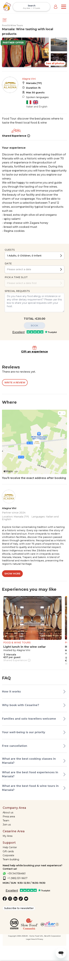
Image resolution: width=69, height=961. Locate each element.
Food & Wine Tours (12, 25)
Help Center (10, 847)
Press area (9, 816)
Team (6, 820)
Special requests (17, 291)
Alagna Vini (29, 78)
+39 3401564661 (16, 873)
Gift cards (8, 851)
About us (8, 812)
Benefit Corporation (52, 936)
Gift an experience (34, 351)
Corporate (8, 855)
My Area (7, 835)
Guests (10, 249)
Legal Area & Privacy (34, 939)
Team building (11, 859)
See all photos (55, 63)
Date (8, 263)
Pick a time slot (16, 277)
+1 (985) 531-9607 (17, 878)
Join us (7, 824)
